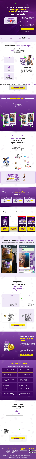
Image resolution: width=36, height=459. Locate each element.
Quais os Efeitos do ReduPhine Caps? (9, 370)
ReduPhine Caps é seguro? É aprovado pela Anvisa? (25, 384)
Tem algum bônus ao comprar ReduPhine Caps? (9, 384)
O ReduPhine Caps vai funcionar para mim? (7, 375)
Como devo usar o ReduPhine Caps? (25, 370)
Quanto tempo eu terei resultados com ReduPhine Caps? (9, 394)
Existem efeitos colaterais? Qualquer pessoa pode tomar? (24, 394)
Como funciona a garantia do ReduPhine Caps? (9, 389)
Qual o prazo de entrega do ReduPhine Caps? (8, 380)
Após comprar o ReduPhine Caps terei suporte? (24, 389)
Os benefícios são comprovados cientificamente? (25, 380)
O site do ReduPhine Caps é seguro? (24, 375)
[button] (12, 177)
